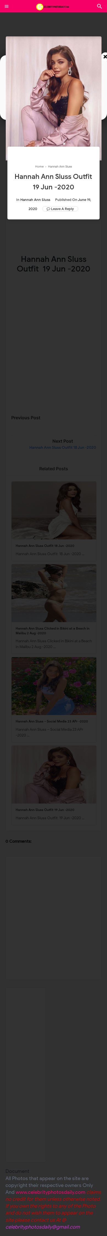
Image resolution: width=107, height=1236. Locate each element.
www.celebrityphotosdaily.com (50, 1192)
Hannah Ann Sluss (35, 199)
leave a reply (62, 208)
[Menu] (6, 6)
